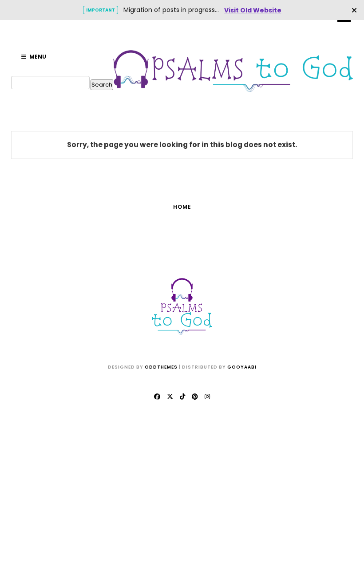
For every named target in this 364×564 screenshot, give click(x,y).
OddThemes (161, 367)
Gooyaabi (242, 367)
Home (182, 207)
